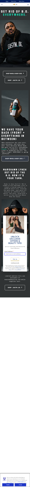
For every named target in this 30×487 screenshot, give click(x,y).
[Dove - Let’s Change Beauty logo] (15, 4)
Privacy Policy (10, 483)
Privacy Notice (18, 269)
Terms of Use (21, 481)
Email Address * (9, 251)
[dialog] (15, 243)
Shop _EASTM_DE (14, 80)
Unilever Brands (18, 266)
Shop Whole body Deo (16, 158)
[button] (15, 43)
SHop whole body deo (14, 73)
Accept (20, 484)
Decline (8, 484)
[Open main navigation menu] (28, 5)
